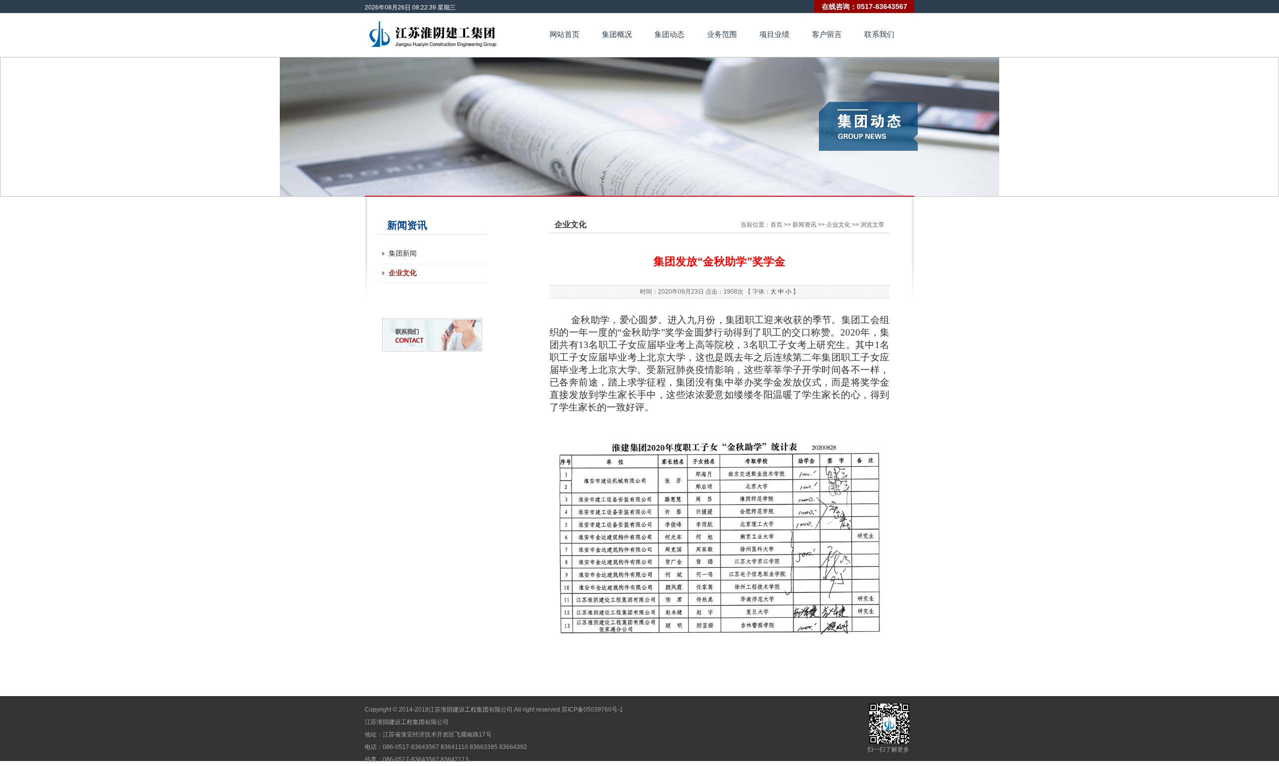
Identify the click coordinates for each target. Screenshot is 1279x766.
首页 (776, 224)
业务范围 (722, 34)
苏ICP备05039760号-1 (592, 709)
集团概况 (617, 34)
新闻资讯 (804, 224)
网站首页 (565, 34)
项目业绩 (774, 34)
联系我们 (879, 34)
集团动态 (669, 34)
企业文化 (403, 273)
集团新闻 (403, 253)
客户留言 (827, 34)
